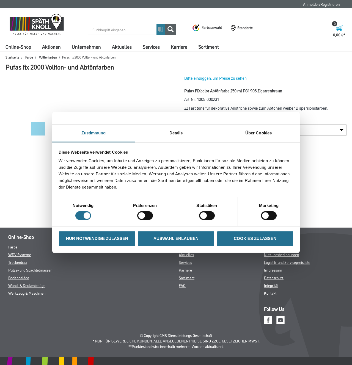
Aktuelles (122, 46)
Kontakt (270, 292)
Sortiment (208, 46)
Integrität (271, 285)
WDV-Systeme (19, 254)
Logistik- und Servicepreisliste (287, 262)
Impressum (273, 269)
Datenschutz (274, 277)
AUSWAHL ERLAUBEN (176, 238)
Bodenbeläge (18, 277)
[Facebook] (268, 319)
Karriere (179, 46)
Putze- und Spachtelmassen (30, 269)
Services (151, 46)
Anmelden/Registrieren (321, 4)
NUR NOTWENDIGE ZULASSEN (97, 238)
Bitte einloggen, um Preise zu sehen (215, 78)
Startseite (12, 57)
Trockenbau (17, 262)
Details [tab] (176, 133)
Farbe (29, 57)
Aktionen (51, 46)
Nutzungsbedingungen (281, 254)
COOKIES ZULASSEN (255, 238)
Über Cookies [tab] (258, 133)
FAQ (182, 285)
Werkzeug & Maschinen (26, 292)
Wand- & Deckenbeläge (26, 285)
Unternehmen (86, 46)
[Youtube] (280, 319)
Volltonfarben (48, 57)
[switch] (146, 215)
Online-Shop (18, 46)
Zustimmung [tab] (93, 133)
